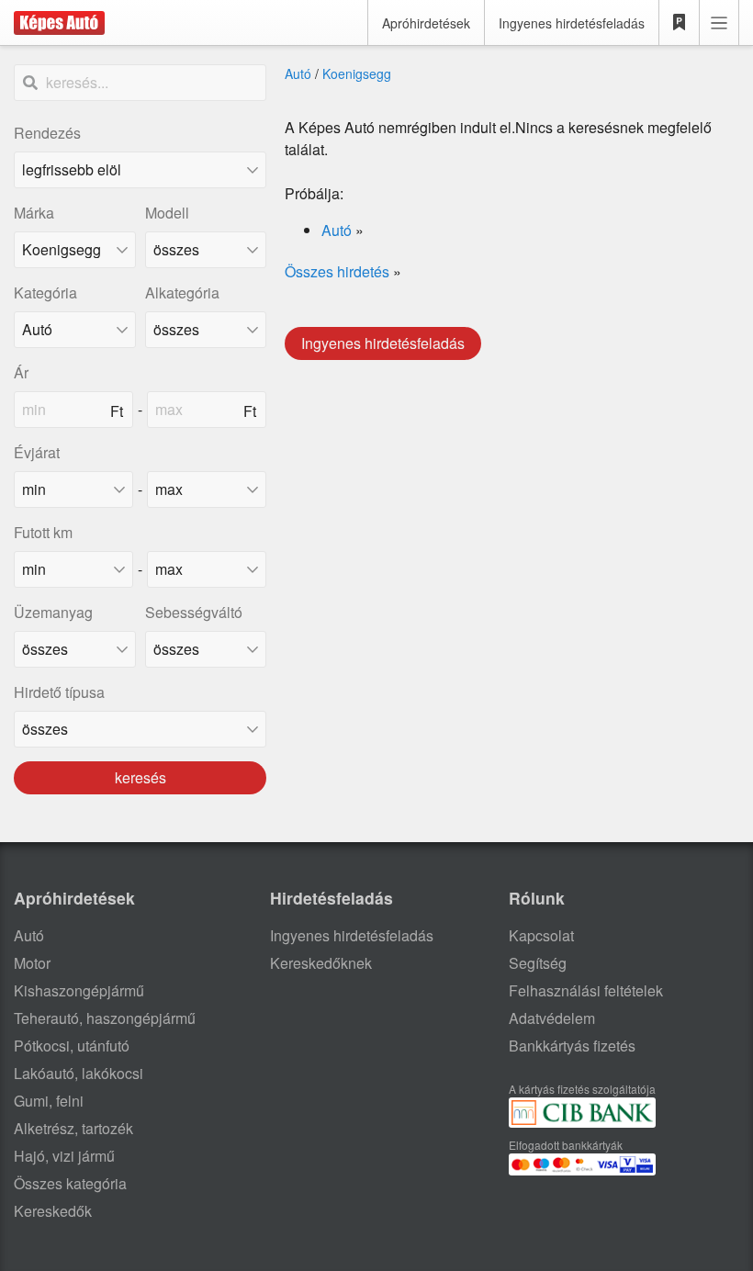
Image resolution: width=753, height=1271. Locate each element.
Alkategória (182, 292)
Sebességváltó (193, 612)
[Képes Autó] (59, 23)
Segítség (538, 962)
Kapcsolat (541, 935)
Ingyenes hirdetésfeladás (572, 23)
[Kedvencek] (679, 23)
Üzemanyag (53, 612)
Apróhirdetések (426, 23)
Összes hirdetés (337, 271)
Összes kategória (70, 1183)
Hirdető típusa (59, 692)
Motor (32, 962)
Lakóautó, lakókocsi (78, 1073)
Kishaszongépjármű (79, 990)
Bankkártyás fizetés (572, 1045)
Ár (21, 372)
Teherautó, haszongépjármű (105, 1018)
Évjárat (37, 452)
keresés (140, 777)
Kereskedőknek (321, 962)
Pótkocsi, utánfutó (71, 1045)
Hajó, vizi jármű (64, 1155)
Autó (298, 73)
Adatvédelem (552, 1018)
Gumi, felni (49, 1100)
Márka (34, 212)
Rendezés (47, 132)
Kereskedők (53, 1210)
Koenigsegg (356, 73)
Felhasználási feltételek (586, 990)
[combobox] (75, 249)
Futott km (43, 532)
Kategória (45, 292)
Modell (167, 212)
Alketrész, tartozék (73, 1128)
